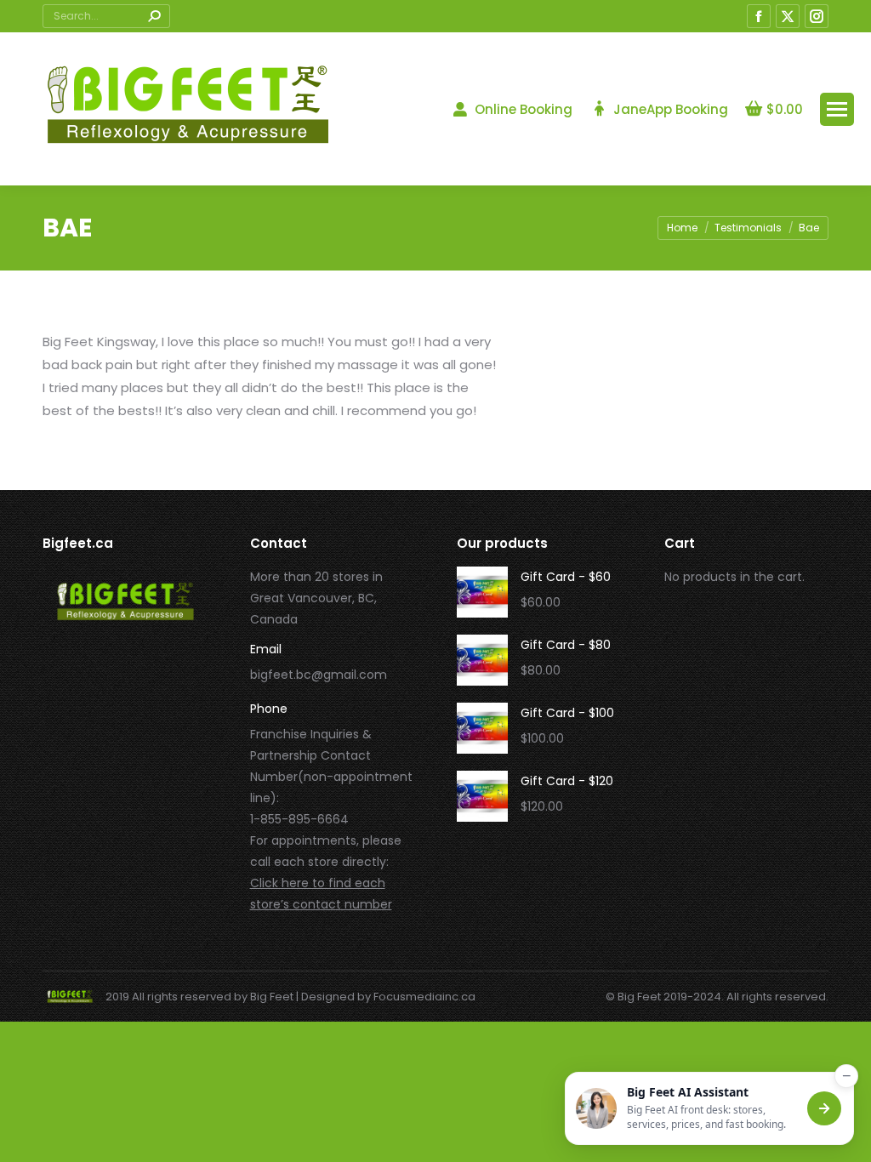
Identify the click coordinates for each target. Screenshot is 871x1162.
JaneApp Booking (670, 109)
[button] (709, 1108)
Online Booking (523, 109)
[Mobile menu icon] (837, 109)
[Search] (154, 16)
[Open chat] (824, 1108)
